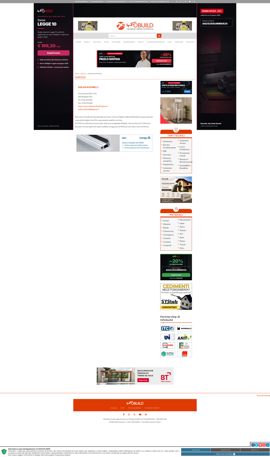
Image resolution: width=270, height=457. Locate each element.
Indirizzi (83, 73)
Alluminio (167, 224)
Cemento (167, 238)
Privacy (158, 422)
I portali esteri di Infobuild (116, 1)
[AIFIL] (184, 354)
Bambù (166, 228)
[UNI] (167, 337)
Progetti (141, 42)
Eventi (169, 42)
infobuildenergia (81, 1)
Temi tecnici (97, 42)
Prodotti (87, 42)
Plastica (183, 230)
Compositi (167, 245)
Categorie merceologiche (156, 42)
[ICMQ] (167, 345)
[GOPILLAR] (167, 354)
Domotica (167, 155)
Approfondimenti (129, 42)
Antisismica (167, 141)
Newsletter (190, 42)
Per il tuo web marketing (138, 1)
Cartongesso (168, 235)
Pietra (182, 227)
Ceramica (167, 242)
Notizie (106, 42)
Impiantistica (168, 164)
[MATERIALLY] (184, 328)
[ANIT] (184, 337)
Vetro (182, 248)
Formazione (179, 42)
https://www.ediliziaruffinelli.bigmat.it (93, 106)
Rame (182, 237)
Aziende (78, 42)
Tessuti (182, 244)
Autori (122, 408)
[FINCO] (184, 345)
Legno (182, 223)
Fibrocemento (185, 220)
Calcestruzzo (168, 231)
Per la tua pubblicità (134, 408)
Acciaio (166, 221)
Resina (182, 241)
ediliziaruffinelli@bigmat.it (88, 109)
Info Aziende (116, 42)
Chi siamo (114, 408)
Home (77, 73)
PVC (181, 234)
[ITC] (167, 328)
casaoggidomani (97, 1)
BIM (164, 151)
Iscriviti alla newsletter (160, 1)
